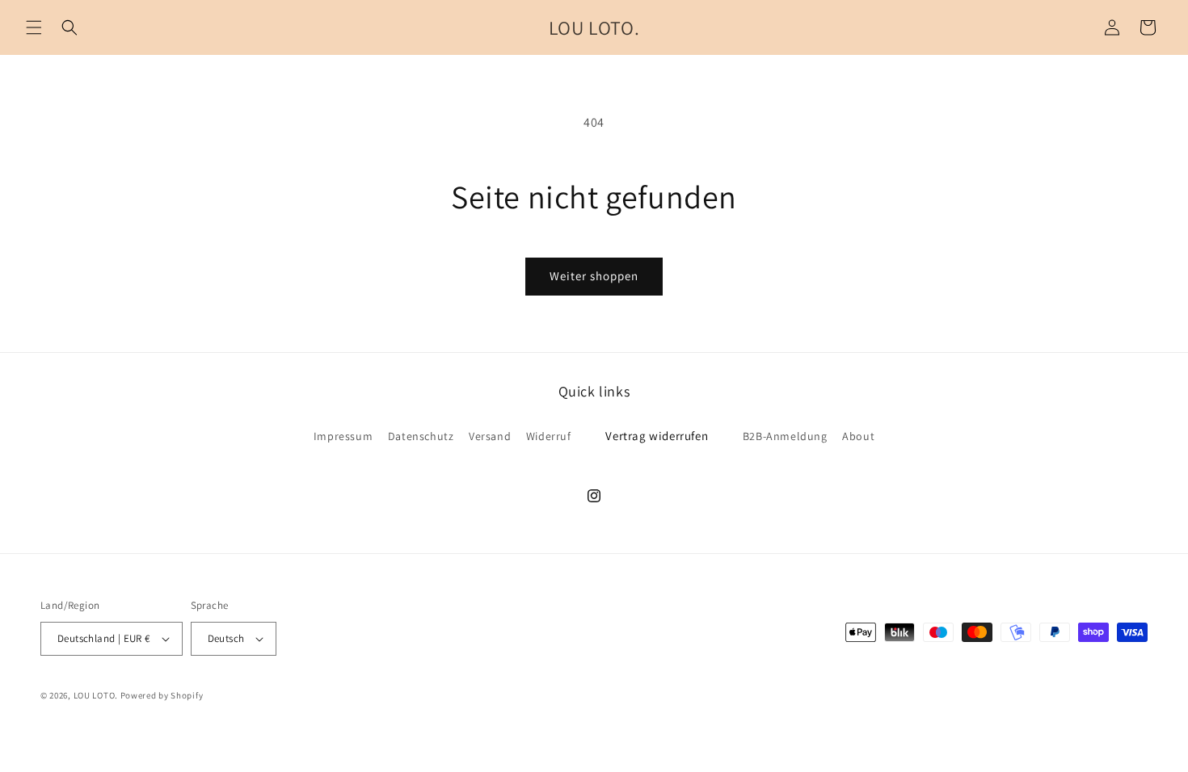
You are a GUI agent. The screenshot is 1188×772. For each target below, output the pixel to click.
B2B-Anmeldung (785, 436)
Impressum (343, 436)
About (858, 436)
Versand (490, 436)
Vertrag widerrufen (656, 435)
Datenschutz (421, 436)
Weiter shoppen (594, 275)
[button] (34, 27)
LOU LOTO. (96, 695)
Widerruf (548, 436)
